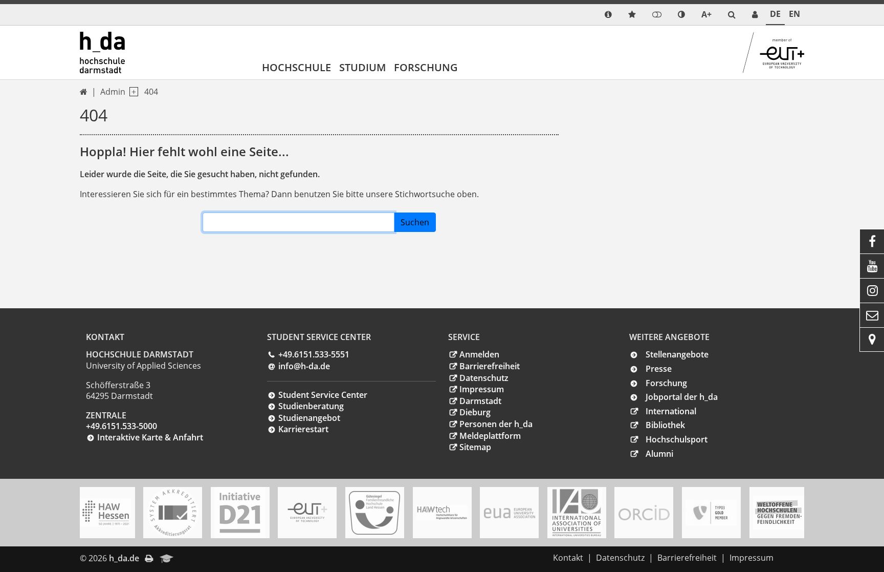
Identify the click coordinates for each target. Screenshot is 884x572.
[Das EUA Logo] (509, 513)
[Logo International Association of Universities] (576, 513)
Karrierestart (303, 429)
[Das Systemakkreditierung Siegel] (172, 512)
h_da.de (124, 558)
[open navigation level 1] (131, 92)
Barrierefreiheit (489, 366)
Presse (659, 368)
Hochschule (296, 67)
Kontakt (568, 557)
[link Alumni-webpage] (166, 559)
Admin (112, 91)
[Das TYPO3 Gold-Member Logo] (711, 513)
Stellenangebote (677, 354)
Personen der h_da (496, 424)
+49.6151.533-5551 (313, 354)
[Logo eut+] (307, 512)
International (671, 411)
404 (151, 91)
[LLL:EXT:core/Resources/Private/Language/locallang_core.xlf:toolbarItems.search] (732, 15)
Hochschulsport (677, 439)
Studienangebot (309, 417)
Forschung (426, 67)
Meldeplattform (490, 435)
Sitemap (475, 447)
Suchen (415, 222)
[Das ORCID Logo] (644, 512)
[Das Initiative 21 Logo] (240, 512)
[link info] (608, 15)
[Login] (657, 15)
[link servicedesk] (755, 15)
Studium (362, 67)
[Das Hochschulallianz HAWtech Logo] (442, 512)
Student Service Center (322, 394)
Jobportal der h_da (682, 396)
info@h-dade (304, 366)
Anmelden (479, 354)
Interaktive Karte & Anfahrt (150, 437)
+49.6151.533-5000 (121, 426)
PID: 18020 (201, 558)
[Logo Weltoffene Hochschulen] (778, 513)
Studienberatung (311, 406)
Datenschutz (484, 378)
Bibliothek (665, 425)
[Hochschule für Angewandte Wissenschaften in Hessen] (105, 512)
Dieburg (475, 412)
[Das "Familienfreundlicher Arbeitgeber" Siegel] (374, 513)
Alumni (659, 453)
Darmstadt (480, 401)
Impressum (481, 389)
